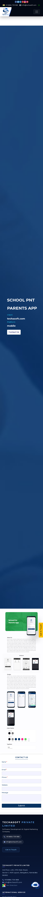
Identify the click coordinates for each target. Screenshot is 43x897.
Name (4, 762)
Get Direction (11, 885)
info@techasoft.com (29, 5)
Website (5, 785)
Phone (4, 777)
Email (4, 770)
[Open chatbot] (35, 885)
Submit (21, 806)
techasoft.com (16, 318)
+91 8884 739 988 (12, 5)
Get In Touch (10, 850)
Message (5, 792)
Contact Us (14, 332)
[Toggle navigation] (36, 11)
